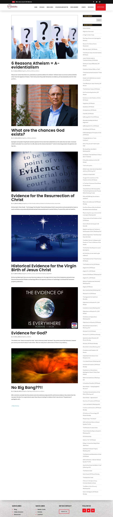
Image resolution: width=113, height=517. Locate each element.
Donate (84, 7)
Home (35, 7)
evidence (37, 71)
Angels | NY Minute (88, 287)
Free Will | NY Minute (88, 113)
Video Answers (74, 7)
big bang (29, 391)
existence (34, 138)
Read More (20, 2)
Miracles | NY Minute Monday (90, 343)
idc (13, 71)
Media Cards (50, 7)
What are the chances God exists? (37, 132)
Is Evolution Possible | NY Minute (91, 383)
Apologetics (23, 71)
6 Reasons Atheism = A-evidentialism (35, 65)
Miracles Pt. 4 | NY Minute (89, 293)
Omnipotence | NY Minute (89, 110)
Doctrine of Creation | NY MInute (91, 401)
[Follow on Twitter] (96, 2)
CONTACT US (64, 511)
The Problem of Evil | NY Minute (91, 264)
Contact (40, 514)
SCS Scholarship (87, 436)
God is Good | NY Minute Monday (91, 474)
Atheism (29, 71)
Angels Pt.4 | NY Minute (89, 267)
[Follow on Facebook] (93, 2)
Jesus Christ (38, 273)
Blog (15, 509)
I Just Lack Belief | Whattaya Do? (91, 404)
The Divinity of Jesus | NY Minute (91, 89)
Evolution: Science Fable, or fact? (91, 69)
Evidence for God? (29, 333)
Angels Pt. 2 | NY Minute (89, 278)
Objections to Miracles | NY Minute (92, 322)
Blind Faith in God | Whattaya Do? (91, 347)
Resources (91, 7)
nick (14, 203)
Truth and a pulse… (88, 165)
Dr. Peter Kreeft (31, 203)
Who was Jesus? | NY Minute (90, 49)
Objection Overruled (88, 31)
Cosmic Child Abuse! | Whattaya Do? (92, 274)
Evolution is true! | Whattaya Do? (91, 308)
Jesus (33, 273)
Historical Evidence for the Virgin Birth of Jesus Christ (43, 268)
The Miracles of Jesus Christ (90, 427)
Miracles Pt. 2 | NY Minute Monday (91, 334)
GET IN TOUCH (100, 7)
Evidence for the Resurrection (47, 203)
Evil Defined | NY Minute (89, 129)
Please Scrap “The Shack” (89, 418)
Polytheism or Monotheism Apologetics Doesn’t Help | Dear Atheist (91, 372)
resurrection (57, 203)
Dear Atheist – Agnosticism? (90, 397)
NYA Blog (42, 7)
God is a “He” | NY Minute (89, 440)
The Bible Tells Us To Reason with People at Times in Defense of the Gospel (92, 242)
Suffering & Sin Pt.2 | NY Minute (91, 117)
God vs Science (86, 28)
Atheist (33, 71)
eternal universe (36, 391)
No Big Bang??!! (27, 387)
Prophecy (44, 273)
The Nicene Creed (87, 470)
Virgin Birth (49, 273)
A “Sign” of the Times (88, 35)
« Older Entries (15, 406)
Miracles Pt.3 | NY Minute (89, 331)
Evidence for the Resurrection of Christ (42, 197)
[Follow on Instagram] (99, 2)
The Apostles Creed (88, 477)
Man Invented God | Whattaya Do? (92, 290)
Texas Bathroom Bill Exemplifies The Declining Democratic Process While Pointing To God (92, 191)
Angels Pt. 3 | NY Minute (89, 271)
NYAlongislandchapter (61, 7)
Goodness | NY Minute (88, 106)
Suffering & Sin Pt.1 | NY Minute (91, 126)
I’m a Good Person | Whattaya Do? (92, 361)
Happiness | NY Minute (89, 103)
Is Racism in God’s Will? (89, 174)
